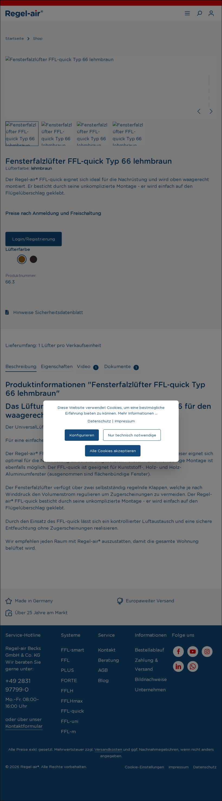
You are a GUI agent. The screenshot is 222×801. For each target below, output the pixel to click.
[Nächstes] (210, 111)
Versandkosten (108, 749)
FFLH (67, 690)
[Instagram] (207, 651)
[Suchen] (199, 13)
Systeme (70, 635)
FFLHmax (72, 701)
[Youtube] (192, 651)
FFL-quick (72, 711)
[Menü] (187, 13)
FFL (65, 660)
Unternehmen (150, 689)
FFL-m (68, 731)
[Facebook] (178, 651)
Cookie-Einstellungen (144, 767)
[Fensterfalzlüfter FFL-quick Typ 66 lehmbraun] (110, 86)
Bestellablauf (149, 650)
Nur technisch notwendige (132, 435)
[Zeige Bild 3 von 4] (209, 98)
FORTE (69, 680)
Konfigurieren (81, 435)
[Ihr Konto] (211, 13)
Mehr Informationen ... (137, 413)
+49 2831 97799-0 (18, 685)
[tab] (21, 367)
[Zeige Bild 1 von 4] (209, 80)
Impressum (178, 767)
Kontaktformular (24, 726)
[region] (111, 101)
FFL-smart (72, 650)
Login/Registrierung (33, 239)
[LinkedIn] (178, 666)
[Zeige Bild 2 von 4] (209, 91)
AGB (103, 670)
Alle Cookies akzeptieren (113, 451)
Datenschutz (205, 767)
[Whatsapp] (192, 666)
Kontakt (107, 650)
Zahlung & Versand (146, 665)
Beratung (108, 660)
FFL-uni (70, 721)
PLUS (67, 670)
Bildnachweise (151, 679)
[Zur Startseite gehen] (24, 13)
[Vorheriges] (199, 111)
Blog (103, 680)
